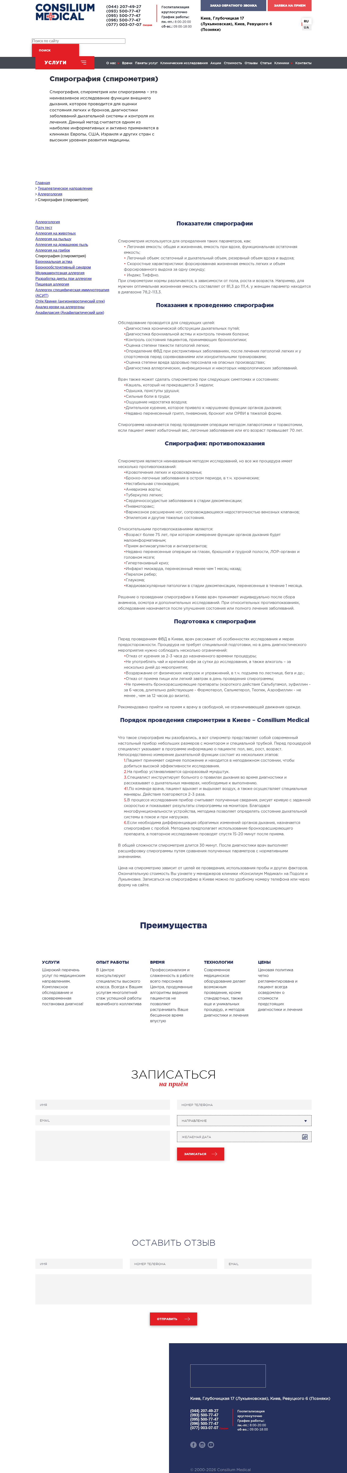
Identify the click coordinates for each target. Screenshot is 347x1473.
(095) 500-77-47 (123, 16)
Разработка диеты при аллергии (63, 279)
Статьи (266, 63)
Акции (215, 63)
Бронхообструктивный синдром (63, 267)
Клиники (281, 63)
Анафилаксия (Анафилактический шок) (69, 313)
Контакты (303, 63)
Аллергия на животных (55, 233)
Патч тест (43, 228)
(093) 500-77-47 (123, 11)
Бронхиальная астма (53, 262)
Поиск (45, 50)
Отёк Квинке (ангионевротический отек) (70, 301)
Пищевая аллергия (52, 284)
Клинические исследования (184, 63)
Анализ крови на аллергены (60, 307)
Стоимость (233, 63)
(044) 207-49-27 (123, 7)
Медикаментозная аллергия (60, 273)
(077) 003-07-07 (129, 25)
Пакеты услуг (146, 63)
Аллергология (47, 222)
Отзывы (251, 63)
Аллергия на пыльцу (53, 239)
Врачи (127, 63)
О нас (111, 63)
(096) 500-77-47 (123, 20)
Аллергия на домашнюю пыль (61, 245)
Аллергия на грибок (52, 250)
